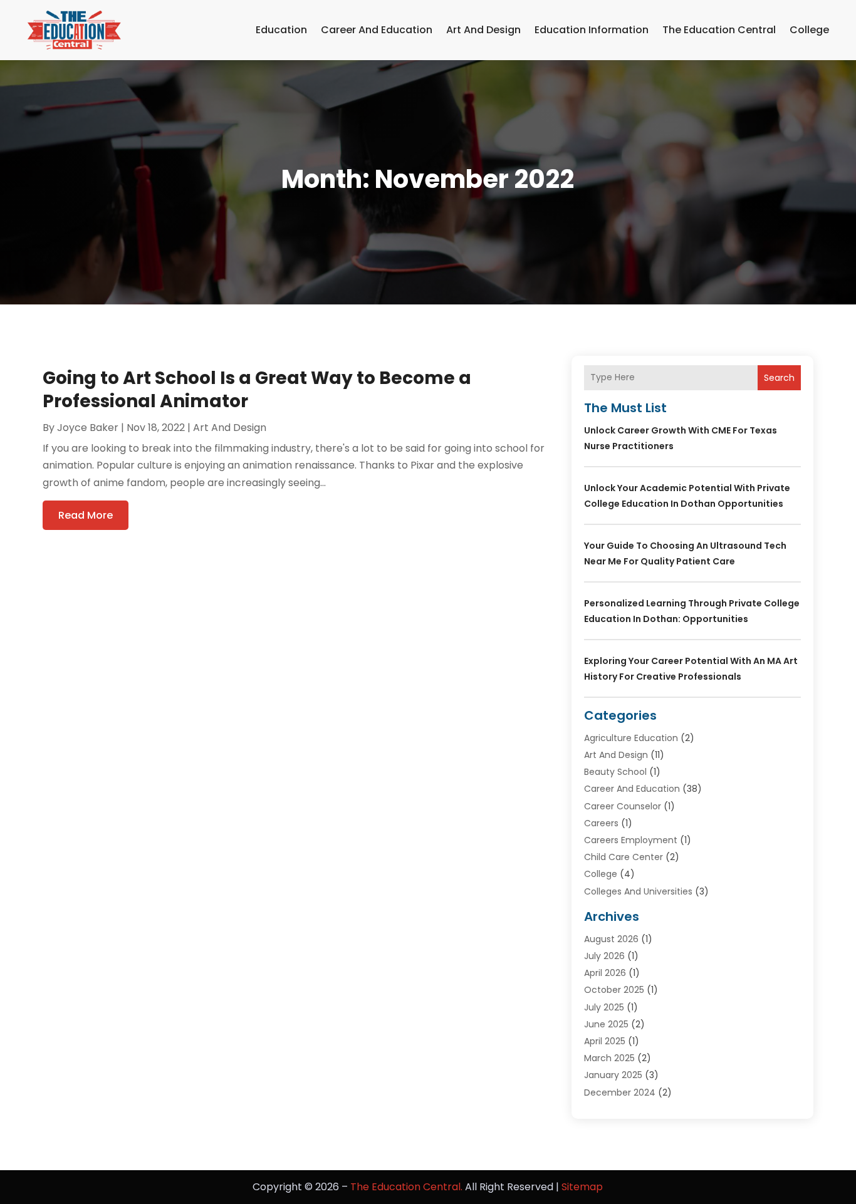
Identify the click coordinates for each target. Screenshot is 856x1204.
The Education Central (719, 30)
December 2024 (619, 1092)
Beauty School (615, 771)
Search (779, 377)
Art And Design (483, 30)
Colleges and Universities (638, 891)
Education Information (592, 30)
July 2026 (604, 956)
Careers (601, 823)
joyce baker (87, 427)
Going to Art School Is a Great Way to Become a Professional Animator (257, 389)
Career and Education (376, 30)
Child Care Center (623, 857)
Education (281, 30)
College (809, 30)
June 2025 (606, 1024)
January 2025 (613, 1075)
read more (85, 515)
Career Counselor (622, 806)
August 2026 (611, 939)
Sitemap (582, 1187)
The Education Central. (406, 1187)
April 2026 (605, 973)
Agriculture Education (631, 738)
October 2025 (614, 989)
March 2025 (609, 1058)
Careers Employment (630, 840)
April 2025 (604, 1041)
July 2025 (604, 1007)
